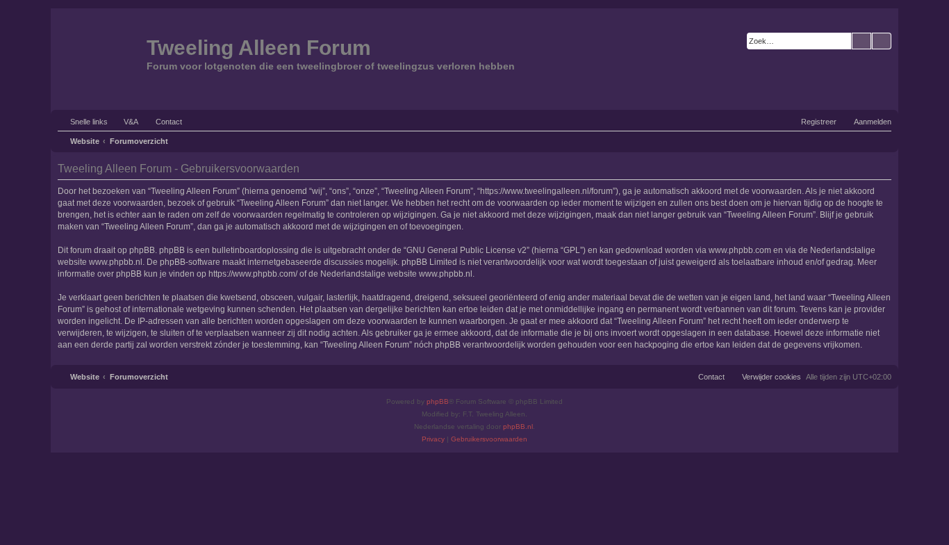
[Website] (100, 58)
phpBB (438, 401)
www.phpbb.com (740, 250)
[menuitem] (124, 121)
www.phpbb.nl (115, 262)
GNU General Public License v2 (466, 250)
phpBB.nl (518, 426)
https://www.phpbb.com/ (252, 274)
